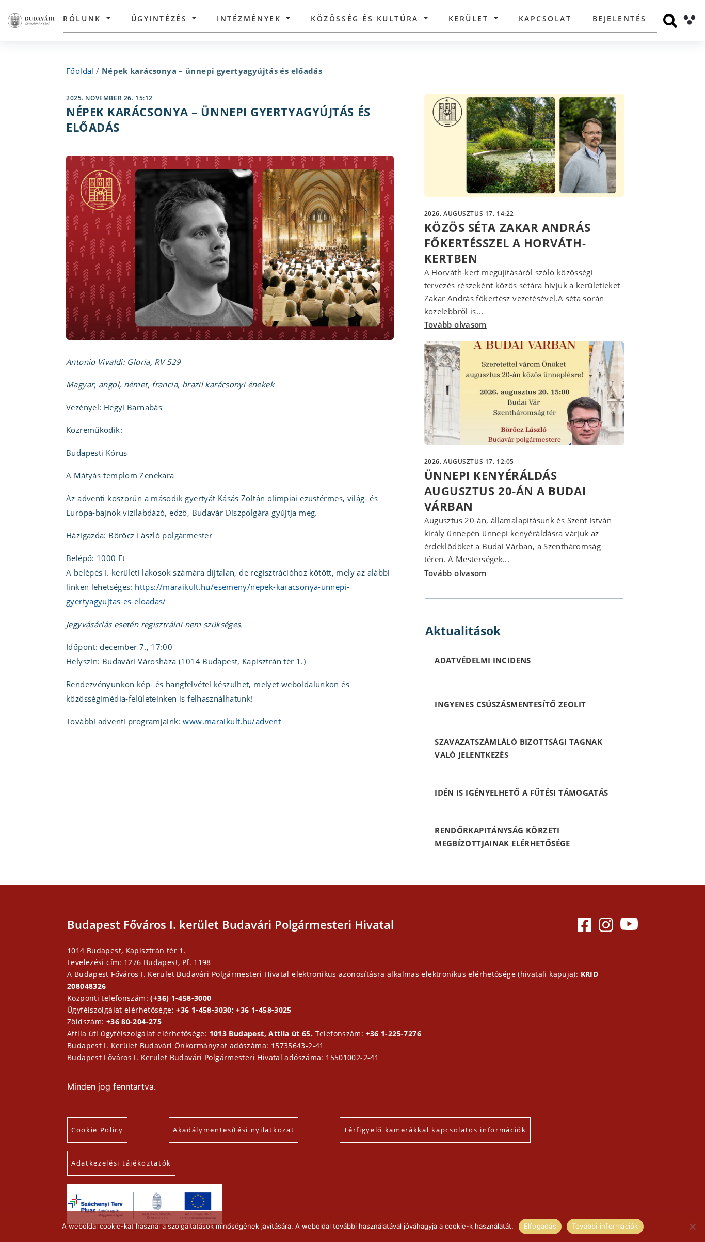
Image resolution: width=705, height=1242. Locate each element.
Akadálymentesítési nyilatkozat (233, 1130)
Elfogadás (540, 1226)
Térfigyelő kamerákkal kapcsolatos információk (435, 1130)
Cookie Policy (97, 1130)
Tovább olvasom (455, 324)
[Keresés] (670, 21)
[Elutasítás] (692, 1226)
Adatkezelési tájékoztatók (121, 1163)
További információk (605, 1226)
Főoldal (80, 71)
